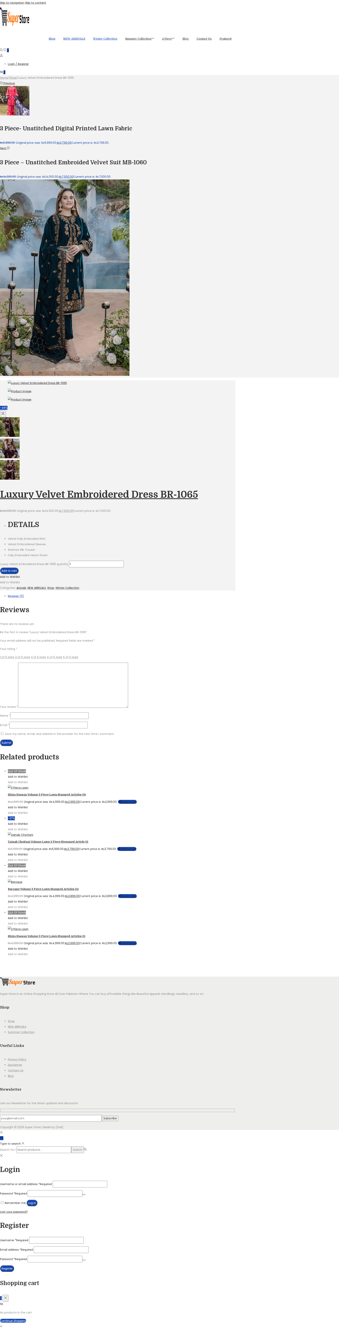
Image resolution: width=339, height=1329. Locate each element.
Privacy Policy (17, 1059)
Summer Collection (21, 1032)
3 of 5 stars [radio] (38, 657)
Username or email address (26, 1184)
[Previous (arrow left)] (7, 664)
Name (5, 716)
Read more (129, 802)
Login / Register (18, 64)
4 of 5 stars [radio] (54, 657)
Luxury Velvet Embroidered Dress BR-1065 (99, 494)
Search (77, 1150)
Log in (32, 1203)
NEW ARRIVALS (36, 588)
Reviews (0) (16, 596)
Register (7, 1268)
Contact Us (15, 1070)
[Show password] (84, 1194)
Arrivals (21, 588)
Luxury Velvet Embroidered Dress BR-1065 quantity (34, 564)
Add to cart (9, 571)
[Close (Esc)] (334, 4)
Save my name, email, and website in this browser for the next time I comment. (59, 734)
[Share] (326, 4)
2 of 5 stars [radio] (22, 657)
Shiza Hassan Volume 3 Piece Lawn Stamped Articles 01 (46, 936)
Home (4, 78)
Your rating (8, 649)
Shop (13, 78)
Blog (11, 1076)
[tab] (121, 596)
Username (14, 1240)
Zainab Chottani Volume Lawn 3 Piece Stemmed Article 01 (48, 841)
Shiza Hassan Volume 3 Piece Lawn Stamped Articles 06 (47, 794)
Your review (9, 707)
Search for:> (8, 1150)
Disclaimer (15, 1065)
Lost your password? (14, 1212)
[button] (10, 577)
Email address (16, 1250)
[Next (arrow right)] (332, 664)
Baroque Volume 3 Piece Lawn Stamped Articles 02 (43, 889)
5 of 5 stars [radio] (70, 657)
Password (13, 1193)
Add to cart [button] (128, 849)
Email (4, 725)
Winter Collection (67, 588)
